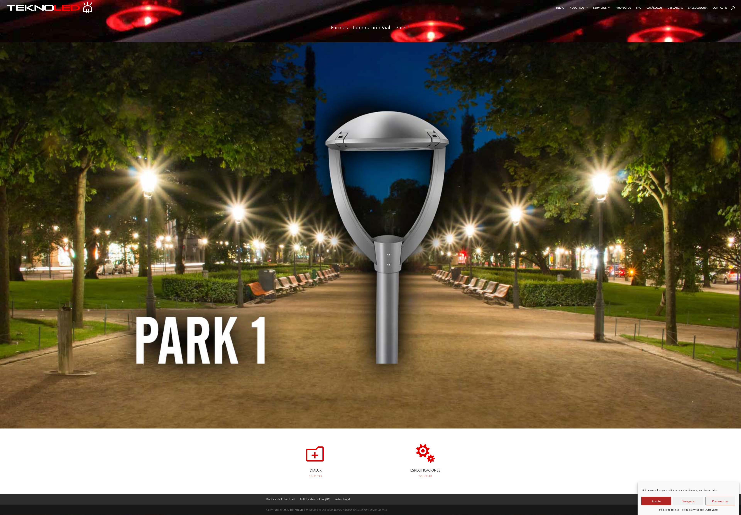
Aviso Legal (711, 509)
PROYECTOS (623, 7)
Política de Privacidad (692, 509)
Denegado (688, 501)
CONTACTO (719, 7)
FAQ (638, 7)
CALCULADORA (697, 7)
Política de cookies (669, 509)
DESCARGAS (675, 7)
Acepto (656, 501)
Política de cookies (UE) (315, 499)
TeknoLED (296, 510)
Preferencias (720, 501)
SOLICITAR (315, 476)
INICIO (560, 7)
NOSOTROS (576, 7)
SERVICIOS (600, 7)
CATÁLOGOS (654, 7)
